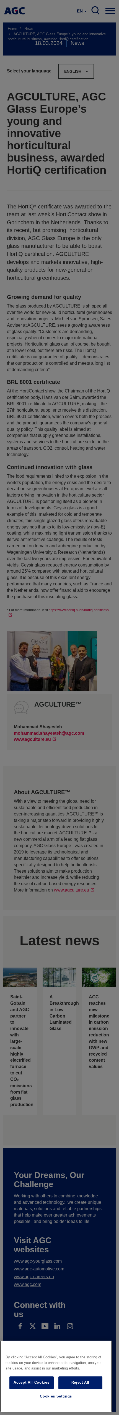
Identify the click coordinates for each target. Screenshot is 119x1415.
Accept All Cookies (31, 1382)
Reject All (80, 1382)
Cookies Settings (56, 1396)
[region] (56, 1376)
